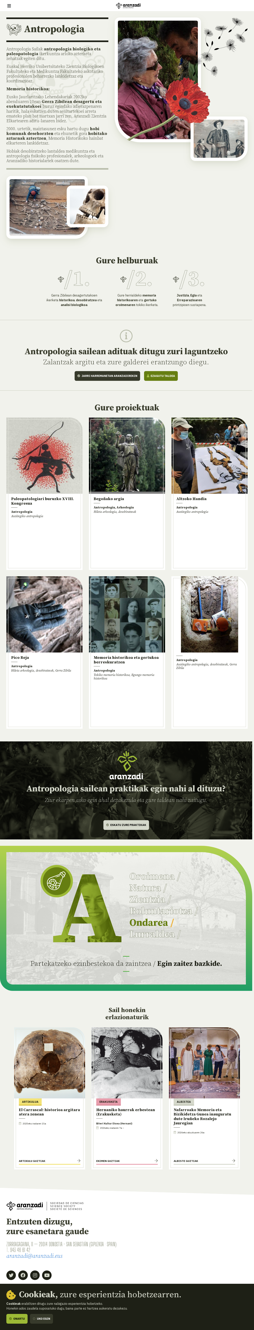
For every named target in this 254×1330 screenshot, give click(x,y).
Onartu (19, 1318)
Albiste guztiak (186, 1161)
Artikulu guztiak (32, 1161)
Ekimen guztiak (108, 1161)
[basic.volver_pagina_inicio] (128, 6)
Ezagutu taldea (162, 376)
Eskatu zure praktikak (128, 825)
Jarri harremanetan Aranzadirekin (109, 376)
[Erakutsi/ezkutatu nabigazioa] (9, 6)
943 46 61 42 (20, 1249)
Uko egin (43, 1318)
